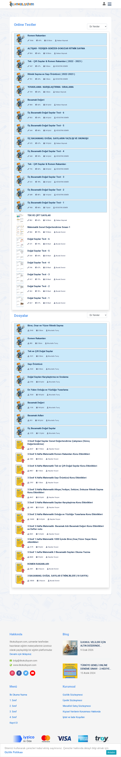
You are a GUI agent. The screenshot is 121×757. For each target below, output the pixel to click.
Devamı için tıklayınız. (21, 654)
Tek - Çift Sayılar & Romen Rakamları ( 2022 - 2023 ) (55, 61)
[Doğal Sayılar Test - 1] (20, 302)
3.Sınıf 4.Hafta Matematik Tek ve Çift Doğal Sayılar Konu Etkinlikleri (62, 466)
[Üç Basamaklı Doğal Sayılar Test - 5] (20, 129)
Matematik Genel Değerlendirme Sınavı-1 (48, 227)
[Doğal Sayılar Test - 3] (20, 278)
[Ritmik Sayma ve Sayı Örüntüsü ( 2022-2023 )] (20, 78)
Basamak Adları (36, 415)
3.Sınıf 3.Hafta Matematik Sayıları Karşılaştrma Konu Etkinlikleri (60, 502)
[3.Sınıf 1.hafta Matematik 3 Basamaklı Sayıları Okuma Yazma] (20, 556)
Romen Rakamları (37, 35)
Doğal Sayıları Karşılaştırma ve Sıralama (48, 377)
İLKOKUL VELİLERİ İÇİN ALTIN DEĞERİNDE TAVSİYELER (93, 644)
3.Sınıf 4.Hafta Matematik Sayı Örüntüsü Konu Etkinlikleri (56, 477)
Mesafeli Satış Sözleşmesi (77, 706)
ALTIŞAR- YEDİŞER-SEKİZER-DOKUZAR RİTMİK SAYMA (56, 48)
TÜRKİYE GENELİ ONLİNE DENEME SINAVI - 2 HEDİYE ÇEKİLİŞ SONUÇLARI (94, 667)
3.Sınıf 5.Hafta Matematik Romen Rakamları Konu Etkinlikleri (58, 454)
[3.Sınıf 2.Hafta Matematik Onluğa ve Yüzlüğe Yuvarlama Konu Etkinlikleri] (20, 518)
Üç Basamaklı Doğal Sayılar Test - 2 (46, 189)
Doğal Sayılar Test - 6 (38, 239)
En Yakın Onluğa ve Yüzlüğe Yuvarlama (48, 389)
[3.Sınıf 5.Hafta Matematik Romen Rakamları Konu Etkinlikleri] (20, 458)
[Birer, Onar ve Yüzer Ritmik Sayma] (20, 329)
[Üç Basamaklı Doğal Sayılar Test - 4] (20, 155)
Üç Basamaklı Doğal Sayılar (42, 428)
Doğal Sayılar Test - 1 (38, 298)
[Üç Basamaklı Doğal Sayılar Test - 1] (20, 206)
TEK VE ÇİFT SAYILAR (39, 215)
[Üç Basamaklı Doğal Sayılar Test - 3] (20, 180)
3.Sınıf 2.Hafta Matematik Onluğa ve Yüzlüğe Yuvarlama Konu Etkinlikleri (65, 514)
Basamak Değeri (36, 100)
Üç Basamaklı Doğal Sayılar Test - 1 (46, 202)
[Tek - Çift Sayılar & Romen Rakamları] (20, 168)
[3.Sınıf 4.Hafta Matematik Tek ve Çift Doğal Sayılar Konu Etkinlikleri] (20, 469)
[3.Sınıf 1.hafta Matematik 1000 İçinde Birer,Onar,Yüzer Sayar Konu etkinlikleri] (20, 543)
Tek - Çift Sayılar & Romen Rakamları (47, 164)
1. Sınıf (13, 700)
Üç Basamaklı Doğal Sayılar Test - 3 (46, 177)
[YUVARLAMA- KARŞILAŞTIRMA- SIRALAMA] (20, 91)
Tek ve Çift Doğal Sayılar (40, 351)
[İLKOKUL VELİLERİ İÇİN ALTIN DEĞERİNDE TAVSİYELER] (70, 647)
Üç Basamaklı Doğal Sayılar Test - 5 (46, 125)
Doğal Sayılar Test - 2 (38, 286)
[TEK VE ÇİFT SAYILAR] (20, 219)
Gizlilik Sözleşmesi (73, 694)
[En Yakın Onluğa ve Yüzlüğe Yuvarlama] (20, 393)
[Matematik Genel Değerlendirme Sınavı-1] (20, 231)
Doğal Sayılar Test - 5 (38, 250)
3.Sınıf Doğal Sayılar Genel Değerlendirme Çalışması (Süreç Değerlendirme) (58, 442)
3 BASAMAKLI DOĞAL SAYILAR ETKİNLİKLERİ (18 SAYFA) (57, 575)
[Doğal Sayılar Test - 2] (20, 290)
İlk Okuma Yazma (18, 694)
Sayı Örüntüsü (35, 364)
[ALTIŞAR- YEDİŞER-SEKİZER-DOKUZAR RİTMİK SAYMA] (20, 52)
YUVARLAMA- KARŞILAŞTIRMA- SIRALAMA (51, 87)
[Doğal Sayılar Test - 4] (20, 266)
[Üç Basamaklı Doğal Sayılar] (20, 432)
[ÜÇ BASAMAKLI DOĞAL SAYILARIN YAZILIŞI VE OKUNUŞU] (20, 142)
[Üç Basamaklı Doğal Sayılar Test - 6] (20, 116)
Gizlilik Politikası (14, 752)
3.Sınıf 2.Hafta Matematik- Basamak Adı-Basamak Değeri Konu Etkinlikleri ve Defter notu (65, 527)
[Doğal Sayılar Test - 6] (20, 243)
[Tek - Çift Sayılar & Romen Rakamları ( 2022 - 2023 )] (20, 65)
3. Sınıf (13, 711)
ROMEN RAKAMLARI (38, 564)
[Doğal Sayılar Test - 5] (20, 254)
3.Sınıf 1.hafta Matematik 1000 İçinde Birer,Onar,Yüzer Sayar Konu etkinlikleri (62, 540)
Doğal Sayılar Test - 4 (38, 262)
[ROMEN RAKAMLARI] (20, 567)
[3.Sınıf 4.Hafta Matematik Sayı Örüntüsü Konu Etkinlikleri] (20, 481)
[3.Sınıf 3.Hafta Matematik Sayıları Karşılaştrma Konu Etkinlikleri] (20, 506)
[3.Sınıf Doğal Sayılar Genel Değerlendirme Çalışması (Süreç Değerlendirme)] (20, 445)
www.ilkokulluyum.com (24, 665)
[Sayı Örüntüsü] (20, 368)
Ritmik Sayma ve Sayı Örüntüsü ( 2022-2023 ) (51, 74)
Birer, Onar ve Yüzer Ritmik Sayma (45, 325)
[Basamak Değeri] (20, 103)
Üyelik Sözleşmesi (72, 700)
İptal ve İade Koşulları (74, 717)
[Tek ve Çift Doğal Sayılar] (20, 355)
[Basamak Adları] (20, 419)
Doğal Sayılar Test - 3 (38, 274)
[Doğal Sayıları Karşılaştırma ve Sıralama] (20, 380)
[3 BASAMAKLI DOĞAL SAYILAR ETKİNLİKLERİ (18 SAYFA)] (20, 579)
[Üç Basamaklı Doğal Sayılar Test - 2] (20, 193)
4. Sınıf (13, 717)
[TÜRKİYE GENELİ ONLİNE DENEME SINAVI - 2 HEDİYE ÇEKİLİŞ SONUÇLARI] (70, 671)
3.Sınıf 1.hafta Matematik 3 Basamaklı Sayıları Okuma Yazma (58, 552)
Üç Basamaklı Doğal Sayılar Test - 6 (46, 112)
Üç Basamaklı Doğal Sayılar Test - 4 (46, 151)
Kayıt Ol (14, 722)
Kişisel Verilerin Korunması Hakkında (81, 711)
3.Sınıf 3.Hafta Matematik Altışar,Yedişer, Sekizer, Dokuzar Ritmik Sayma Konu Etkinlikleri (65, 491)
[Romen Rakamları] (20, 39)
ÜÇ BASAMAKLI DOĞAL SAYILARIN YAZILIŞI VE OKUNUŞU (58, 138)
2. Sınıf (13, 706)
